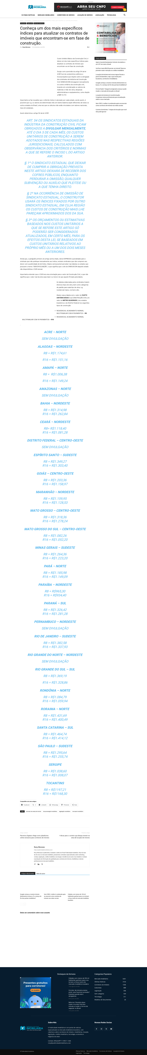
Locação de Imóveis (85, 15)
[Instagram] (101, 1029)
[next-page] (24, 904)
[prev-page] (21, 904)
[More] (40, 52)
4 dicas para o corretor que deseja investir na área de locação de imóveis (75, 837)
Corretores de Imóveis (65, 15)
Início (21, 20)
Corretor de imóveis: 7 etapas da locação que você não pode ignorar (111, 110)
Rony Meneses (26, 47)
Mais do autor (40, 873)
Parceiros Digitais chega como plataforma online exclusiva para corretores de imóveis (34, 837)
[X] (27, 52)
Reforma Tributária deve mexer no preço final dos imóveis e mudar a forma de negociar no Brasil (78, 1005)
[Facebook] (22, 52)
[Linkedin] (39, 864)
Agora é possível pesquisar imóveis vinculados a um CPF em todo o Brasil (110, 63)
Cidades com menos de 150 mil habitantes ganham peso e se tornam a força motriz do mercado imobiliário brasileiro (79, 981)
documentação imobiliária (50, 811)
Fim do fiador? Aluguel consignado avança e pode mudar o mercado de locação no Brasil (111, 90)
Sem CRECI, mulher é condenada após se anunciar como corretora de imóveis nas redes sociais (55, 896)
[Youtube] (111, 1029)
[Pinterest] (31, 52)
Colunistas (28, 20)
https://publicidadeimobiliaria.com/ (43, 850)
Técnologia (111, 15)
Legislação (99, 15)
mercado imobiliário (77, 811)
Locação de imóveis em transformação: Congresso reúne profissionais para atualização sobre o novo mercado (110, 97)
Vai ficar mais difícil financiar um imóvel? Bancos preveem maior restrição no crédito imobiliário (111, 69)
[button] (124, 15)
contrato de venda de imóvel (33, 811)
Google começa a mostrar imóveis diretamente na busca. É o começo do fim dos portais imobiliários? (30, 896)
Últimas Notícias (28, 15)
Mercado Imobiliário (46, 15)
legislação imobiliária (64, 811)
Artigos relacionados (27, 873)
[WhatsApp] (36, 52)
